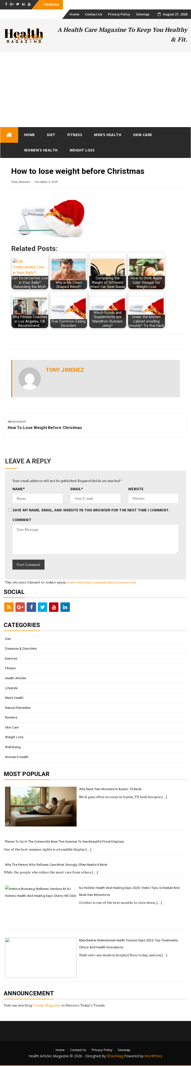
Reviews (11, 717)
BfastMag (115, 1056)
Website (135, 488)
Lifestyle (11, 688)
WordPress (153, 1056)
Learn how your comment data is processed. (101, 582)
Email (76, 488)
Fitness (74, 134)
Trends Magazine (47, 1005)
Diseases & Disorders (21, 648)
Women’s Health (41, 150)
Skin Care (142, 134)
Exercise (11, 658)
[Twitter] (42, 607)
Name (18, 488)
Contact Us (93, 14)
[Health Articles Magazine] (9, 135)
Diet (51, 134)
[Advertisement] (95, 89)
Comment (21, 519)
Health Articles (15, 678)
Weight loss (82, 150)
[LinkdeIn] (65, 607)
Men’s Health (107, 134)
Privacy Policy (119, 14)
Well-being (13, 747)
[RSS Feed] (9, 607)
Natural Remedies (18, 708)
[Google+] (20, 607)
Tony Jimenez (20, 182)
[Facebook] (31, 607)
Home (74, 14)
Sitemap (142, 14)
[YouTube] (53, 607)
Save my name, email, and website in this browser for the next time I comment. (91, 510)
